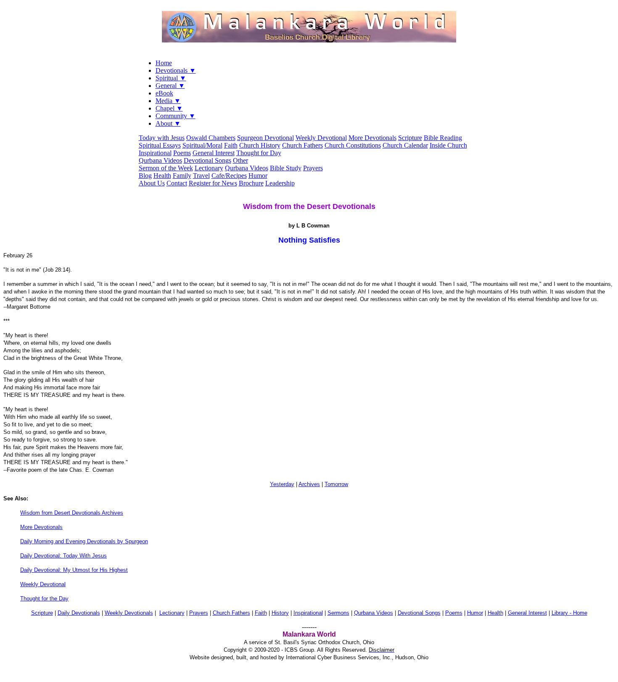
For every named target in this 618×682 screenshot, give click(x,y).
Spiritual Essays (160, 145)
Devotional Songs (207, 160)
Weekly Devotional (321, 137)
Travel (201, 175)
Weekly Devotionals (129, 613)
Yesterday (282, 484)
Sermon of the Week (166, 168)
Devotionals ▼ (176, 70)
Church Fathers (302, 145)
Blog (145, 175)
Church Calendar (405, 145)
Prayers (313, 168)
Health (162, 175)
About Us (152, 183)
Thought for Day (258, 152)
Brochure (251, 183)
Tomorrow (336, 484)
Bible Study (285, 168)
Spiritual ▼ (171, 78)
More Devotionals (372, 137)
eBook (164, 93)
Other (240, 160)
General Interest (214, 152)
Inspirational (155, 152)
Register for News (213, 183)
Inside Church (448, 145)
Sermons (338, 613)
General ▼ (170, 85)
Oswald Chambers (210, 137)
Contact (176, 183)
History (280, 613)
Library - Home (569, 613)
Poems (182, 152)
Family (182, 175)
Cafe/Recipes (229, 175)
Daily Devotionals (79, 613)
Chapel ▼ (169, 108)
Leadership (280, 183)
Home (164, 62)
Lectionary (209, 168)
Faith (231, 145)
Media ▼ (168, 100)
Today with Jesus (162, 137)
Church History (259, 145)
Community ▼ (175, 115)
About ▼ (168, 123)
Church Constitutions (353, 145)
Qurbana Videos (160, 160)
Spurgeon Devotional (265, 137)
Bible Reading (443, 137)
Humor (257, 175)
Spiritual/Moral (202, 145)
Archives (309, 484)
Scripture (410, 137)
